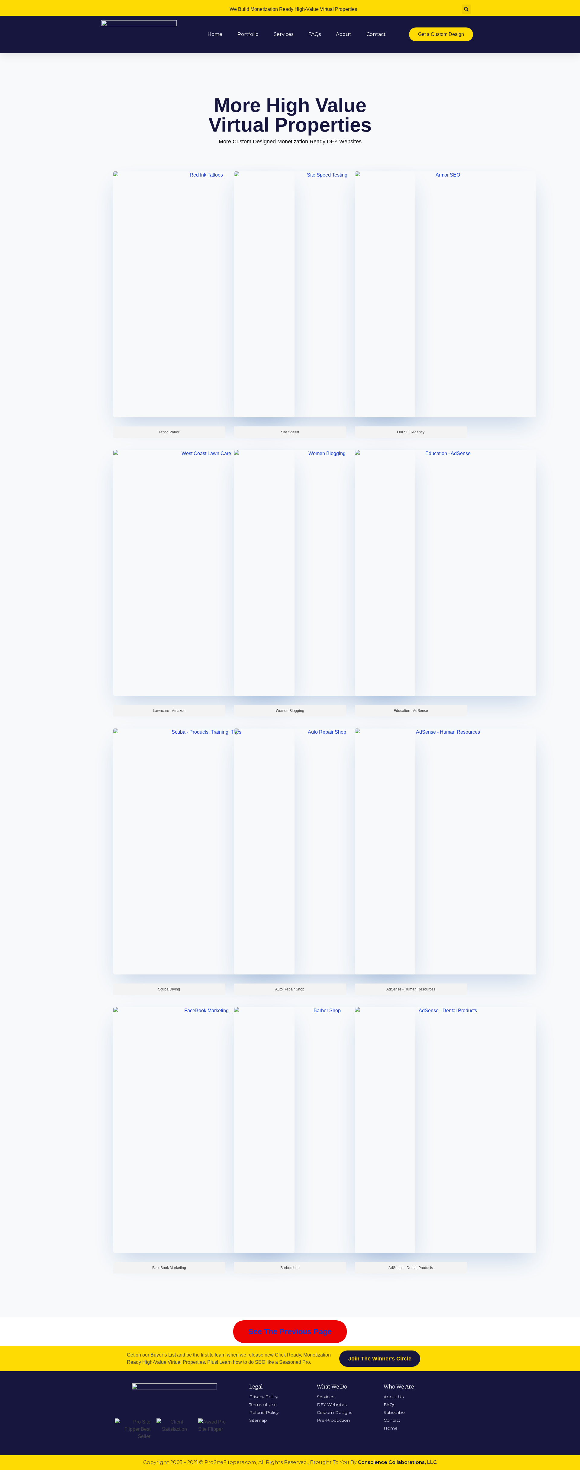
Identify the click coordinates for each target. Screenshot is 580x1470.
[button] (441, 34)
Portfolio (248, 34)
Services (283, 34)
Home (215, 34)
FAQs (314, 34)
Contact (376, 34)
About (343, 34)
